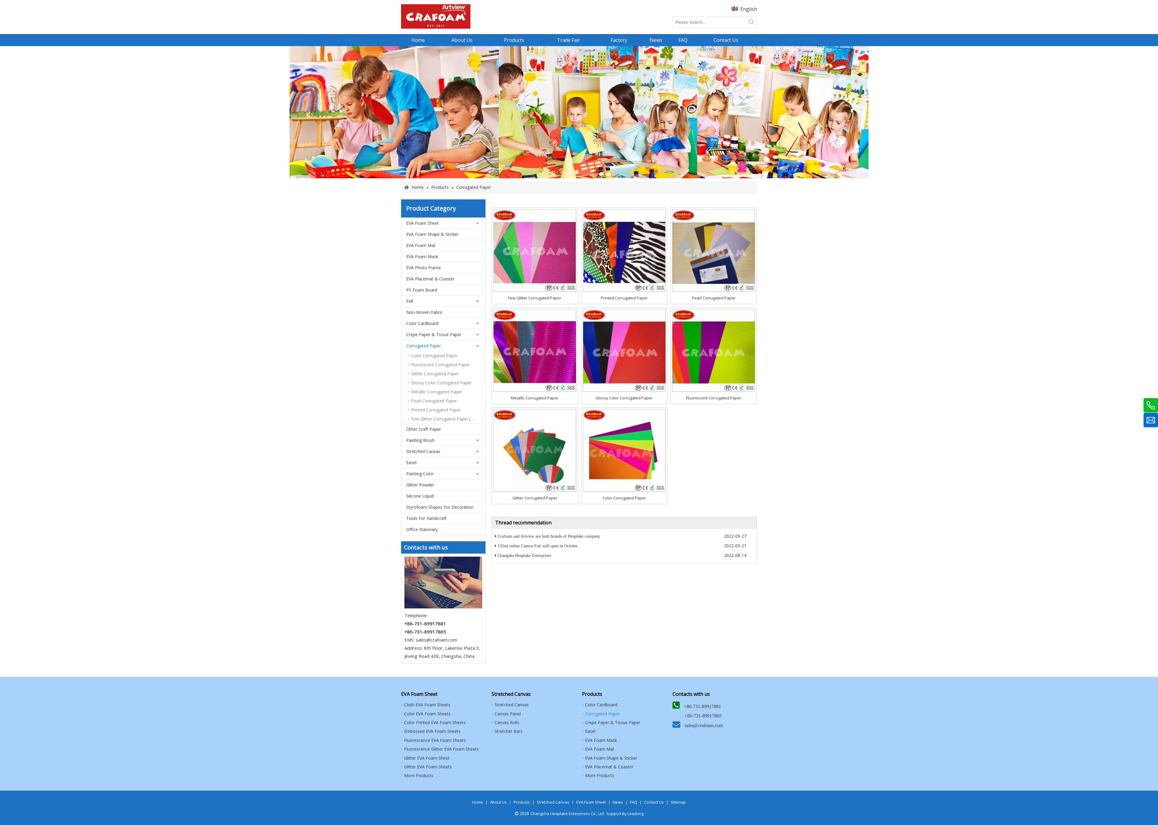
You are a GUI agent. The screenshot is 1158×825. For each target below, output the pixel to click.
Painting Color (420, 474)
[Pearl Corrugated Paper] (713, 250)
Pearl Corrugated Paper (434, 401)
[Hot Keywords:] (751, 22)
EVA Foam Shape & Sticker (432, 234)
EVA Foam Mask (422, 256)
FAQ (633, 802)
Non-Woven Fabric (424, 312)
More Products (418, 775)
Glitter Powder (420, 485)
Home (477, 802)
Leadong (636, 813)
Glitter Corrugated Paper (435, 374)
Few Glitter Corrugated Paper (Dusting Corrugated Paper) (448, 419)
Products (522, 802)
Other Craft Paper (423, 429)
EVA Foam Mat (420, 245)
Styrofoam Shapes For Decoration (439, 507)
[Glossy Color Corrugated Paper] (624, 350)
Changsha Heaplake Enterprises (524, 555)
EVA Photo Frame (423, 267)
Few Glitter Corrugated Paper (534, 298)
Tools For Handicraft (426, 518)
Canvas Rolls (507, 722)
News (618, 802)
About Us (498, 802)
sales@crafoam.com (436, 640)
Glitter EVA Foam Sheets (428, 767)
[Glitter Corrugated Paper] (534, 450)
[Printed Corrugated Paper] (624, 250)
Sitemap (678, 802)
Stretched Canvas (423, 451)
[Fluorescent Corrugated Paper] (713, 350)
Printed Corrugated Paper (436, 410)
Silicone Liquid (420, 496)
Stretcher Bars (509, 731)
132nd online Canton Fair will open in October (538, 546)
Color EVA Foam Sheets (427, 714)
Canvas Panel (508, 714)
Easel (411, 462)
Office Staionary (422, 529)
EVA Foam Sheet (422, 223)
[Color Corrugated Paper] (624, 450)
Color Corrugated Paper (434, 355)
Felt (409, 301)
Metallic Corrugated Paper (436, 392)
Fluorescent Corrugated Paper (440, 364)
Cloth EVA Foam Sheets (427, 705)
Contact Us (654, 802)
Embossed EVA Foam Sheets (432, 731)
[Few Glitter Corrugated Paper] (534, 250)
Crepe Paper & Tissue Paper (433, 334)
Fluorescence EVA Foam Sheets (435, 740)
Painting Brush (420, 440)
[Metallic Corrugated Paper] (534, 350)
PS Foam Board (421, 290)
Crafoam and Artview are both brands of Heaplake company (549, 536)
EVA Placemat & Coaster (430, 279)
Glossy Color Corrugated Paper (441, 383)
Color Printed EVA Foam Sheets (435, 722)
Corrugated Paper (423, 345)
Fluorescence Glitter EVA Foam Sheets (441, 749)
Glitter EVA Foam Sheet (427, 758)
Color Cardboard (422, 323)
